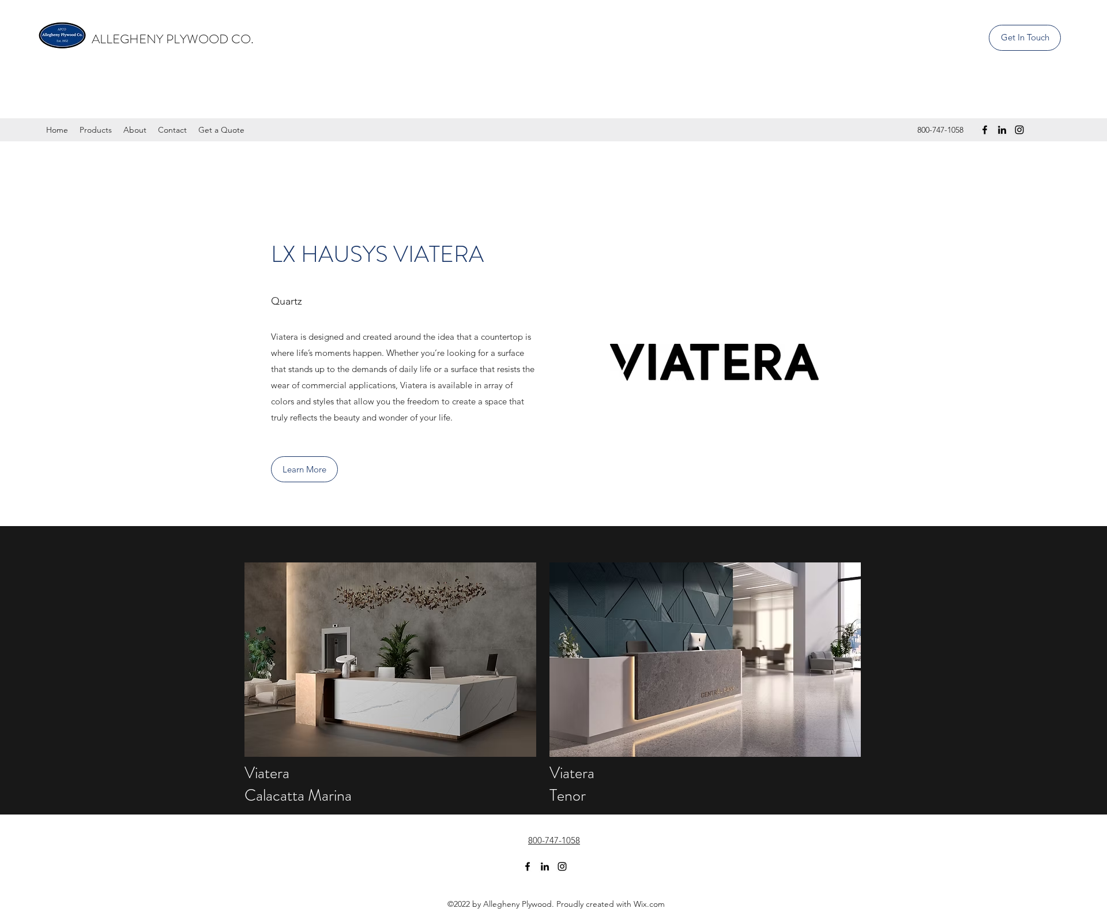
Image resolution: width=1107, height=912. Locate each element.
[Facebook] (985, 130)
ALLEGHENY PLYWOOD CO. (174, 39)
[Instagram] (1019, 130)
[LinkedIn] (1002, 130)
